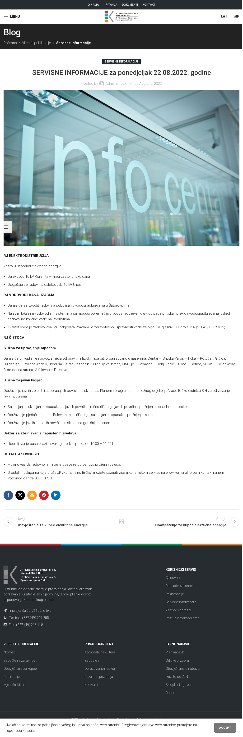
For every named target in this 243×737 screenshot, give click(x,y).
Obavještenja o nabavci (183, 668)
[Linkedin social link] (56, 495)
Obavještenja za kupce (20, 668)
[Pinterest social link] (44, 495)
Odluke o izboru (177, 660)
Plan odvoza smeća (180, 586)
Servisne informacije (73, 43)
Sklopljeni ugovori (179, 685)
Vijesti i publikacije (36, 43)
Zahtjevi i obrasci (178, 610)
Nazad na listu (121, 522)
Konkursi (91, 685)
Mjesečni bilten (14, 685)
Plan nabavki (175, 652)
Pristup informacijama (182, 618)
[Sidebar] (6, 227)
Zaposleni (91, 660)
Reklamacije (175, 594)
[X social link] (20, 495)
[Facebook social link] (8, 495)
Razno (170, 693)
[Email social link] (32, 495)
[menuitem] (224, 17)
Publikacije (11, 677)
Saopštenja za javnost (20, 660)
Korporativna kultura (99, 652)
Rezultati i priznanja (98, 677)
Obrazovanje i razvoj (99, 668)
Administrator (116, 83)
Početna (10, 43)
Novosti (9, 652)
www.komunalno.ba (181, 472)
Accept (225, 727)
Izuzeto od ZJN (177, 677)
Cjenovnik (173, 578)
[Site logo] (121, 16)
